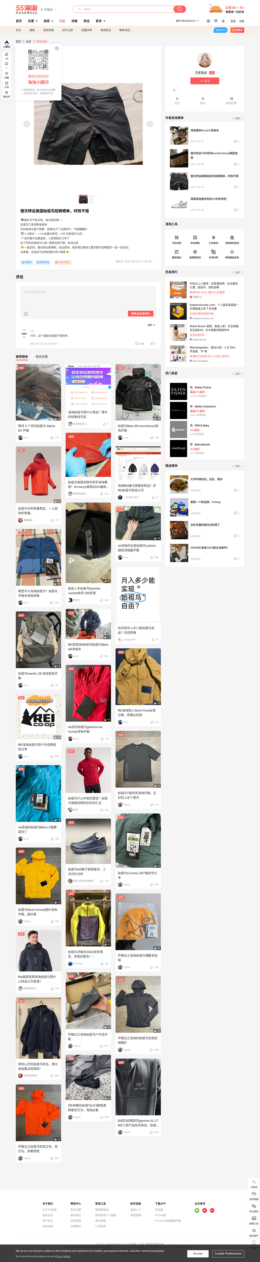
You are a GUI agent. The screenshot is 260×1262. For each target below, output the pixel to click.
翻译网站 (176, 257)
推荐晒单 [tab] (22, 357)
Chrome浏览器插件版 (168, 1220)
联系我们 (75, 1215)
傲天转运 (44, 262)
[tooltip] (38, 72)
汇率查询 (213, 243)
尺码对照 (176, 243)
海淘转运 (105, 30)
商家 (47, 21)
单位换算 (195, 243)
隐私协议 (47, 1215)
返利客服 (75, 1220)
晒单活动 (124, 30)
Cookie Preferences (228, 1254)
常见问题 (75, 1209)
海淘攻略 (48, 30)
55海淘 (26, 9)
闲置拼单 (86, 30)
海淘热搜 (135, 1215)
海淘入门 (135, 1209)
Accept (198, 1254)
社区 (18, 30)
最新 (32, 30)
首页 (18, 41)
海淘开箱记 (64, 262)
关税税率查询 (232, 243)
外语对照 (213, 257)
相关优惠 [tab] (42, 357)
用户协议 (47, 1220)
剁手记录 (67, 30)
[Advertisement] (204, 598)
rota (32, 331)
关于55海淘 (49, 1209)
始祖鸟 (28, 262)
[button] (48, 9)
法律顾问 (75, 1226)
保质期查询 (195, 257)
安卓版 (159, 1209)
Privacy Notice (62, 1256)
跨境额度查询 (232, 257)
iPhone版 (160, 1215)
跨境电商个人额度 (105, 1215)
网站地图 (47, 1226)
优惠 (31, 21)
